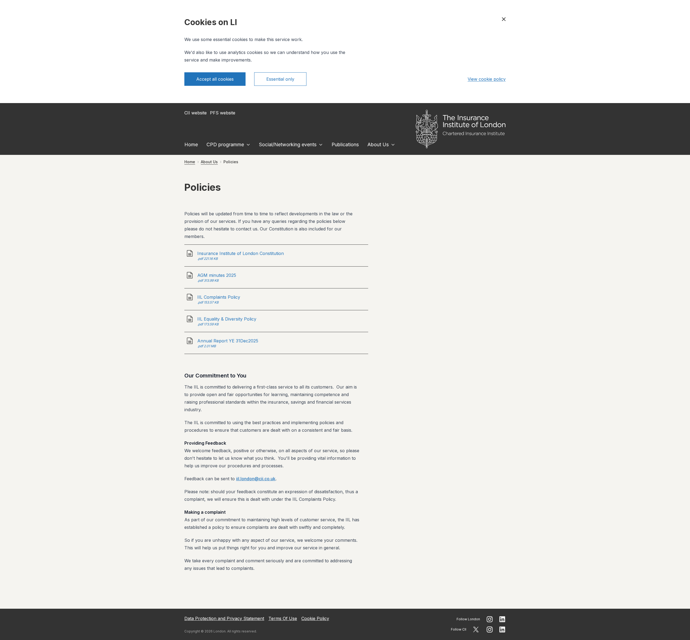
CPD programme (225, 144)
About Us (378, 144)
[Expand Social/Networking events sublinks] (321, 144)
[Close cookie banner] (504, 19)
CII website (195, 112)
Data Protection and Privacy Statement (224, 618)
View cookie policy (487, 79)
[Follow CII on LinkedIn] (502, 629)
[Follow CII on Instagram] (489, 629)
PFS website (222, 112)
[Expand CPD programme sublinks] (248, 144)
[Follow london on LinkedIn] (502, 619)
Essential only (280, 79)
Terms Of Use (282, 618)
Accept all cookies (215, 79)
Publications (345, 144)
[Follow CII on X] (476, 629)
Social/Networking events (287, 144)
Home (191, 144)
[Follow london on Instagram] (489, 619)
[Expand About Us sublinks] (393, 144)
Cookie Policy (315, 618)
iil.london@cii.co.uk (255, 478)
